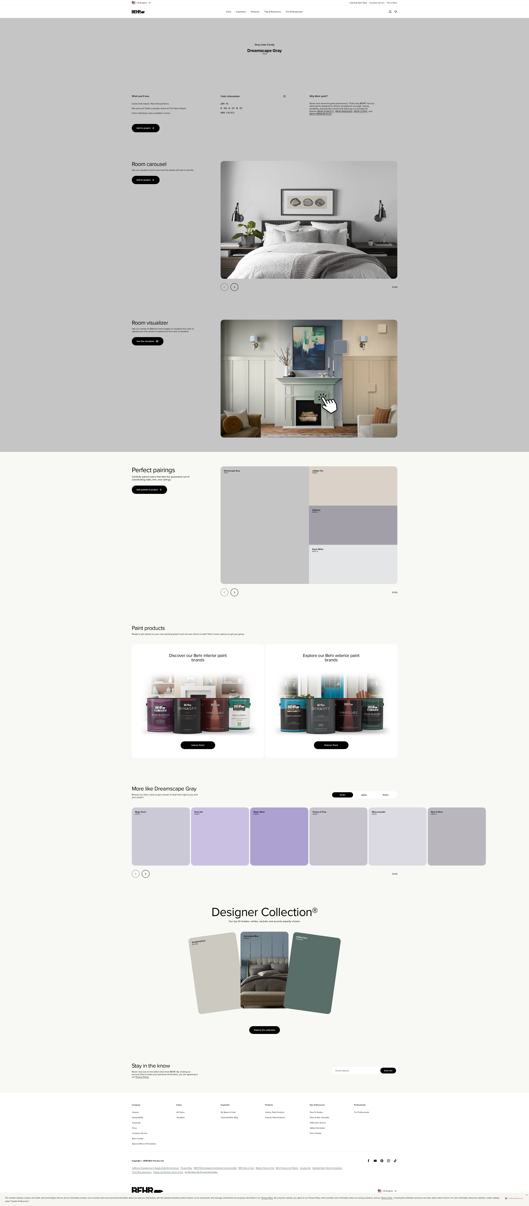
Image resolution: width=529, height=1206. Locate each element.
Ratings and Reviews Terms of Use (168, 1172)
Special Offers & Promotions (144, 1143)
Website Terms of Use (265, 1168)
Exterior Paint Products (275, 1117)
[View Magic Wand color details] (279, 836)
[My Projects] (395, 11)
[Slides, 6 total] (309, 220)
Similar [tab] (342, 794)
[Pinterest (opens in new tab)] (382, 1161)
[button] (514, 1198)
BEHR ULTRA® (360, 111)
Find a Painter (316, 1133)
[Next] (234, 287)
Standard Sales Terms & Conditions (327, 1168)
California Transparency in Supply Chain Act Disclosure (155, 1168)
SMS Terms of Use (246, 1168)
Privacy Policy (142, 1076)
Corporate (136, 1122)
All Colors (180, 1112)
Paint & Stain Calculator (319, 1117)
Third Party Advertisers (142, 1172)
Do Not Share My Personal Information (201, 1172)
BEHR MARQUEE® (344, 111)
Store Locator (138, 1138)
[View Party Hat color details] (220, 836)
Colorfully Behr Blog (229, 1117)
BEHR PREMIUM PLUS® (321, 113)
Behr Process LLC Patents (287, 1168)
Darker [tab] (386, 794)
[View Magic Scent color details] (161, 836)
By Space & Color (228, 1112)
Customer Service (139, 1133)
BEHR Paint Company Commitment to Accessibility (215, 1168)
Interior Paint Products (274, 1112)
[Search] (390, 11)
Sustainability (137, 1117)
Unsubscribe (305, 1168)
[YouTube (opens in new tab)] (375, 1161)
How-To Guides (316, 1112)
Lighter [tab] (364, 794)
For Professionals (361, 1112)
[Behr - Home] (147, 1191)
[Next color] (146, 874)
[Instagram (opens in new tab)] (388, 1161)
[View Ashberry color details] (353, 525)
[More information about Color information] (284, 96)
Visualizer (180, 1117)
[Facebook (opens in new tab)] (368, 1161)
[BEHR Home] (138, 11)
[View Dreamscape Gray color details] (265, 525)
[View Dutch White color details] (353, 564)
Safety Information (317, 1128)
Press (134, 1128)
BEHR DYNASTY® (325, 111)
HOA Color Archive (318, 1122)
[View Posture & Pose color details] (338, 836)
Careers (135, 1112)
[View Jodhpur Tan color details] (353, 486)
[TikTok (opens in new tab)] (395, 1161)
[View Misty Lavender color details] (398, 836)
